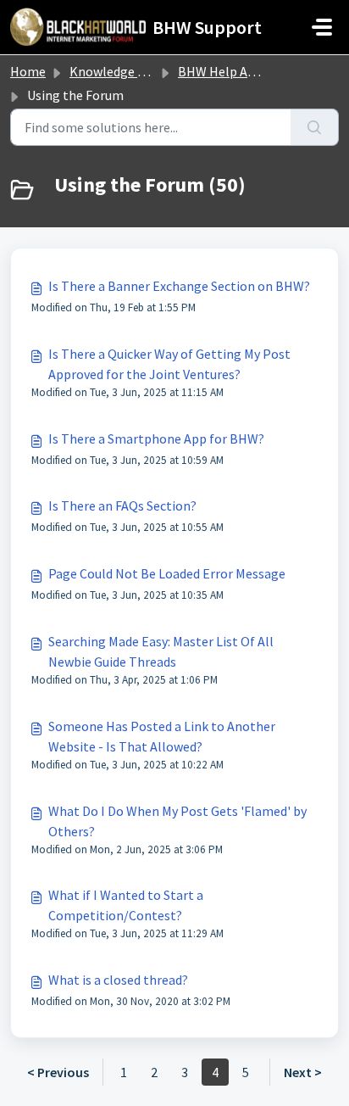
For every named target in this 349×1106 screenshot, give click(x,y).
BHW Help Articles (231, 71)
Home (28, 71)
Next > (303, 1072)
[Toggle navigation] (322, 27)
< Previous (58, 1072)
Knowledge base (116, 71)
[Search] (315, 127)
